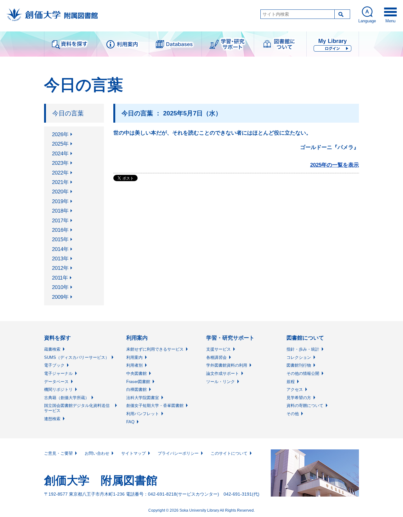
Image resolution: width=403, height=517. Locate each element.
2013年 (60, 259)
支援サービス (218, 349)
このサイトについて (229, 453)
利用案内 (134, 357)
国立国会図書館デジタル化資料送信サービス (77, 408)
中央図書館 (136, 373)
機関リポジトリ (58, 389)
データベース (56, 381)
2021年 (60, 182)
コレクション (299, 357)
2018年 (60, 211)
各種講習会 (216, 357)
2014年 (60, 249)
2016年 (60, 230)
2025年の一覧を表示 (334, 165)
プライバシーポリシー (178, 453)
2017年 (60, 221)
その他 (293, 413)
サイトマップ (133, 453)
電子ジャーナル (58, 373)
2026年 (60, 134)
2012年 (60, 268)
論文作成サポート (222, 373)
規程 (291, 381)
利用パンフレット (142, 413)
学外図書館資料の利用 (226, 365)
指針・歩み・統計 (303, 349)
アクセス (295, 389)
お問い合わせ (97, 453)
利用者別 (134, 365)
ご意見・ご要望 (58, 453)
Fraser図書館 (138, 381)
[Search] (342, 14)
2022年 (60, 173)
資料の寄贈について (305, 405)
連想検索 (52, 418)
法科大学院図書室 (142, 397)
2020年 (60, 192)
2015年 (60, 239)
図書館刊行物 (299, 365)
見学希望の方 (299, 397)
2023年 (60, 163)
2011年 (60, 278)
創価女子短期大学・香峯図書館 (155, 405)
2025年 (60, 144)
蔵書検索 (52, 349)
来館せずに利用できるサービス (155, 349)
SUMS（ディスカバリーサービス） (76, 357)
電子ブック (54, 365)
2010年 (60, 287)
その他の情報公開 (303, 373)
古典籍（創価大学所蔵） (66, 397)
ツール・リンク (220, 381)
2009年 (60, 297)
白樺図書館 (136, 389)
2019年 (60, 201)
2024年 (60, 154)
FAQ (130, 422)
